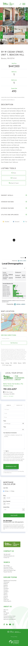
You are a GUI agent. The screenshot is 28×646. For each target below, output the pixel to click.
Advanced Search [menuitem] (8, 567)
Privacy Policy (20, 460)
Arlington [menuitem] (6, 590)
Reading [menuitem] (6, 585)
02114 (24, 363)
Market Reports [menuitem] (7, 601)
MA (11, 363)
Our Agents (11, 396)
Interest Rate (6, 507)
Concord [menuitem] (6, 596)
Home (2, 363)
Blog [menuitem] (5, 611)
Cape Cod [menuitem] (6, 599)
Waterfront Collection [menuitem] (9, 617)
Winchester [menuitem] (6, 582)
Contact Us (5, 396)
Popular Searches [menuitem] (8, 572)
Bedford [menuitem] (5, 598)
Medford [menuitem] (6, 583)
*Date (4, 421)
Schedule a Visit (19, 405)
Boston (19, 363)
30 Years (6, 491)
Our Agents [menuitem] (6, 613)
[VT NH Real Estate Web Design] (14, 642)
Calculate (14, 515)
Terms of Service (7, 472)
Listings (7, 363)
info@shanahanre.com (9, 556)
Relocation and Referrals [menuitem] (9, 619)
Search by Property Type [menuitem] (10, 570)
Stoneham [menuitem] (6, 588)
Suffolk (15, 363)
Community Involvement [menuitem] (9, 616)
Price (4, 495)
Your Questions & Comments (10, 432)
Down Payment (6, 501)
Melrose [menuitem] (5, 594)
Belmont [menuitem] (6, 587)
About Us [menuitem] (6, 609)
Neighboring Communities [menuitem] (10, 580)
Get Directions (14, 343)
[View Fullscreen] (3, 321)
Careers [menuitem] (5, 614)
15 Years (12, 491)
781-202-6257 (10, 389)
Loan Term (5, 488)
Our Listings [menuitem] (6, 565)
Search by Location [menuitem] (8, 568)
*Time (4, 427)
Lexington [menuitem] (6, 591)
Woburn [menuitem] (5, 593)
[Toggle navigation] (24, 4)
